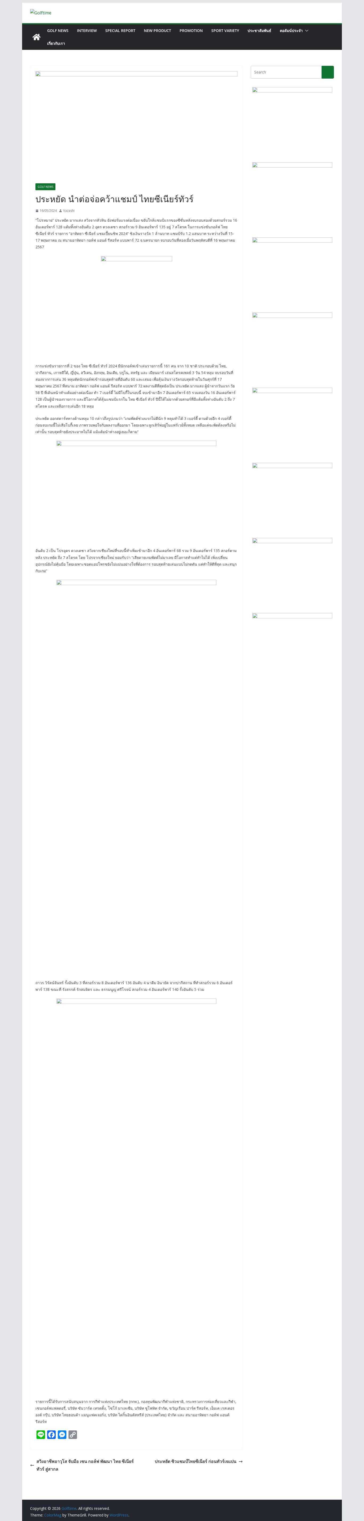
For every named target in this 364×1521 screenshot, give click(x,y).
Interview (87, 30)
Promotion (191, 30)
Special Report (120, 30)
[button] (306, 30)
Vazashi (69, 210)
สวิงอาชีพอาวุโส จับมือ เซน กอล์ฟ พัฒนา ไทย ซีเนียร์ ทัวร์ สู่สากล (85, 1465)
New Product (157, 30)
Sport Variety (225, 30)
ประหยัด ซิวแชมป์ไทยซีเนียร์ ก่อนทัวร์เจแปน (195, 1461)
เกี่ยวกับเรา (56, 43)
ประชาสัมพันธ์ (259, 30)
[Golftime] (36, 37)
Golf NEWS (57, 30)
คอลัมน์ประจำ (291, 30)
